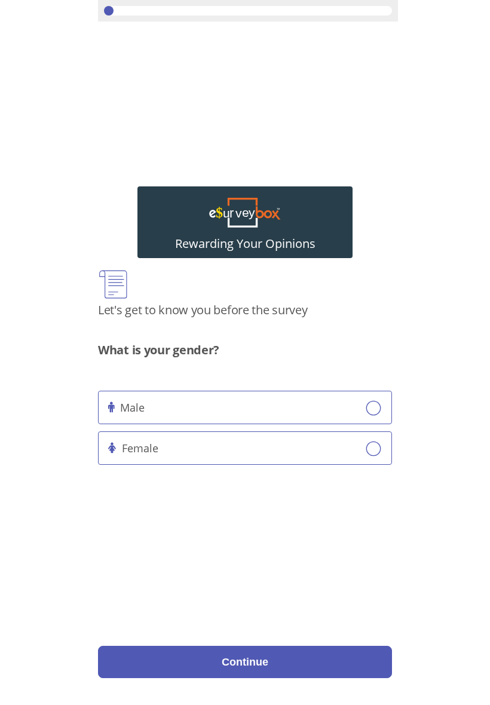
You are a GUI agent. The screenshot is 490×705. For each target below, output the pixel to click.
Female (140, 448)
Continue (245, 662)
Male (132, 407)
